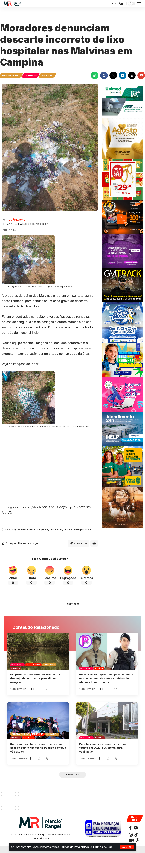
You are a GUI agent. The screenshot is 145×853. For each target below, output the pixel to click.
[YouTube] (135, 827)
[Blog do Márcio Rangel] (12, 4)
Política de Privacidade (75, 846)
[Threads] (137, 840)
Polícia (99, 668)
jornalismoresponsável (77, 529)
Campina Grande (11, 75)
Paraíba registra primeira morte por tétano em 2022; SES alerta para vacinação (103, 747)
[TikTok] (136, 835)
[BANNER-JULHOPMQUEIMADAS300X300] (122, 507)
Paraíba (15, 668)
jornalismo (56, 529)
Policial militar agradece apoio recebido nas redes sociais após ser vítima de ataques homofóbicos (106, 678)
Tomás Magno (16, 219)
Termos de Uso (103, 846)
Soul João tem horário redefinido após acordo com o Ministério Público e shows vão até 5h (38, 747)
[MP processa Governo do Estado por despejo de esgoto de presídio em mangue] (38, 651)
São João (28, 737)
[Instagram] (131, 834)
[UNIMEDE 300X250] (122, 100)
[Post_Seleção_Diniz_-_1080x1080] (122, 179)
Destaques (31, 75)
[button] (127, 847)
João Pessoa (33, 664)
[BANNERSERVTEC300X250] (122, 216)
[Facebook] (130, 827)
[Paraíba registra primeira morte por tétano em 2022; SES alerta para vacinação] (107, 720)
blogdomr (42, 529)
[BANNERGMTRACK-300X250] (122, 285)
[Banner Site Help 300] (122, 428)
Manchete (37, 734)
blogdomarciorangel (23, 529)
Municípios (47, 75)
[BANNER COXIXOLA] (122, 322)
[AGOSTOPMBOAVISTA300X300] (122, 138)
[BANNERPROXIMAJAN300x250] (122, 394)
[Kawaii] (131, 840)
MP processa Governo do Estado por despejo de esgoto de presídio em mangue (35, 678)
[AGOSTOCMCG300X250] (122, 250)
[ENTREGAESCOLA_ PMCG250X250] (122, 466)
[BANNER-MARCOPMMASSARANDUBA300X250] (122, 360)
